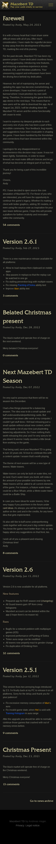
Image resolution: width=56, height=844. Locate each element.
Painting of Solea (26, 285)
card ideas (8, 508)
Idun (16, 288)
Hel (37, 710)
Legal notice (32, 825)
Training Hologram (15, 713)
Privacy (20, 825)
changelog (47, 601)
